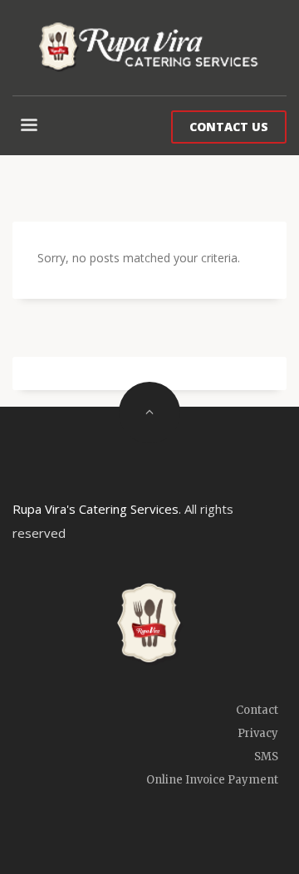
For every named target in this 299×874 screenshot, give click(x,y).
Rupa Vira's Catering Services (95, 508)
